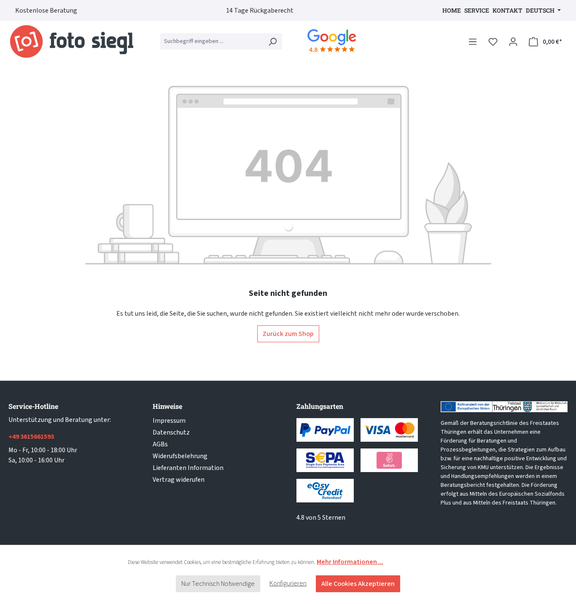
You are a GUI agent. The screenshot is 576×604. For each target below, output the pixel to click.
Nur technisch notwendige (218, 583)
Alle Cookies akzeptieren (358, 583)
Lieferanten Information (188, 467)
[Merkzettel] (493, 41)
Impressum (169, 420)
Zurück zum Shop (288, 333)
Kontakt (507, 10)
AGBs (160, 444)
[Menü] (473, 41)
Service (476, 10)
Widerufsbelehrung (180, 456)
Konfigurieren (288, 583)
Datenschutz (171, 432)
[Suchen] (272, 41)
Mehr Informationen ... (350, 561)
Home (451, 10)
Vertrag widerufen (179, 479)
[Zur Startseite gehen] (71, 41)
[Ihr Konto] (513, 41)
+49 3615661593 (31, 436)
